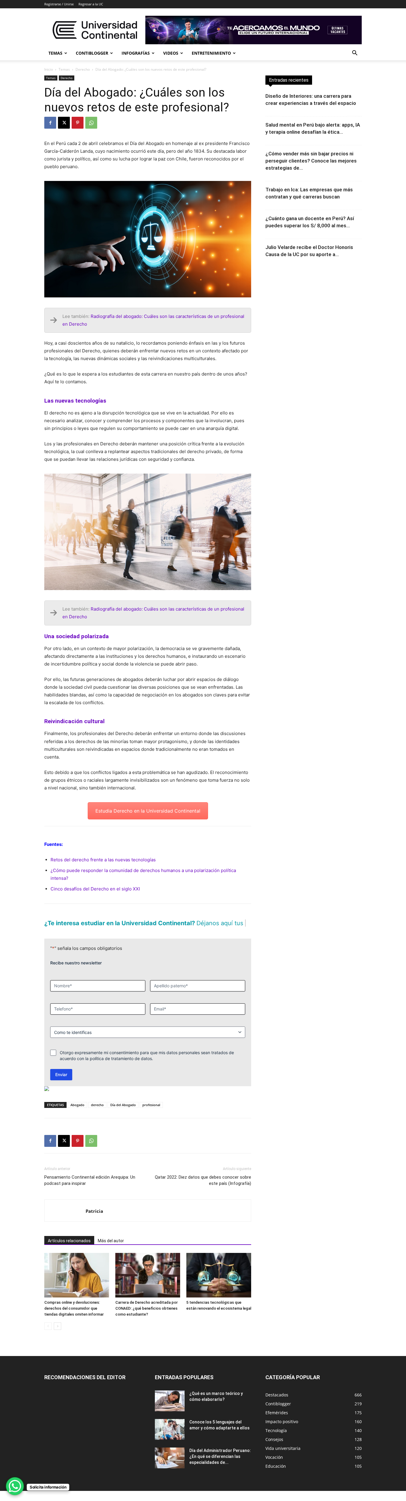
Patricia (94, 1221)
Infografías (136, 53)
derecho (97, 1115)
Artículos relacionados (69, 1250)
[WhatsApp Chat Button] (15, 1486)
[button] (354, 53)
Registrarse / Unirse (59, 4)
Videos (170, 53)
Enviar (61, 1084)
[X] (64, 123)
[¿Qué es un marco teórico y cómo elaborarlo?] (170, 1411)
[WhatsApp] (91, 123)
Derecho (82, 69)
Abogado (77, 1115)
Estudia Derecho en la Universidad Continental (147, 811)
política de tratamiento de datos (121, 1068)
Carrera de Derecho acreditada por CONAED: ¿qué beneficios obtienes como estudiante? (146, 1318)
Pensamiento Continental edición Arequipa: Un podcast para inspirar (89, 1190)
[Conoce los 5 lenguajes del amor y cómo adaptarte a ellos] (170, 1439)
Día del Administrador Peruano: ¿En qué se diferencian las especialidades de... (220, 1466)
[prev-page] (48, 1336)
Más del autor (111, 1250)
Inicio (48, 69)
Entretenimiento (211, 53)
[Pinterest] (78, 123)
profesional (151, 1115)
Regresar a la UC (90, 4)
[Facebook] (50, 123)
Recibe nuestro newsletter (76, 973)
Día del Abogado (123, 1115)
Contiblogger (92, 53)
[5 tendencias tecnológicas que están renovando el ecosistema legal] (218, 1285)
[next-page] (57, 1336)
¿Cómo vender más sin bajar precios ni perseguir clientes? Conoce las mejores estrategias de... (311, 161)
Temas (55, 53)
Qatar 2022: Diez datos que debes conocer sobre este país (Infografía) (203, 1190)
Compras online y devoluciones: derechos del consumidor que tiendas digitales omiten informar (74, 1318)
